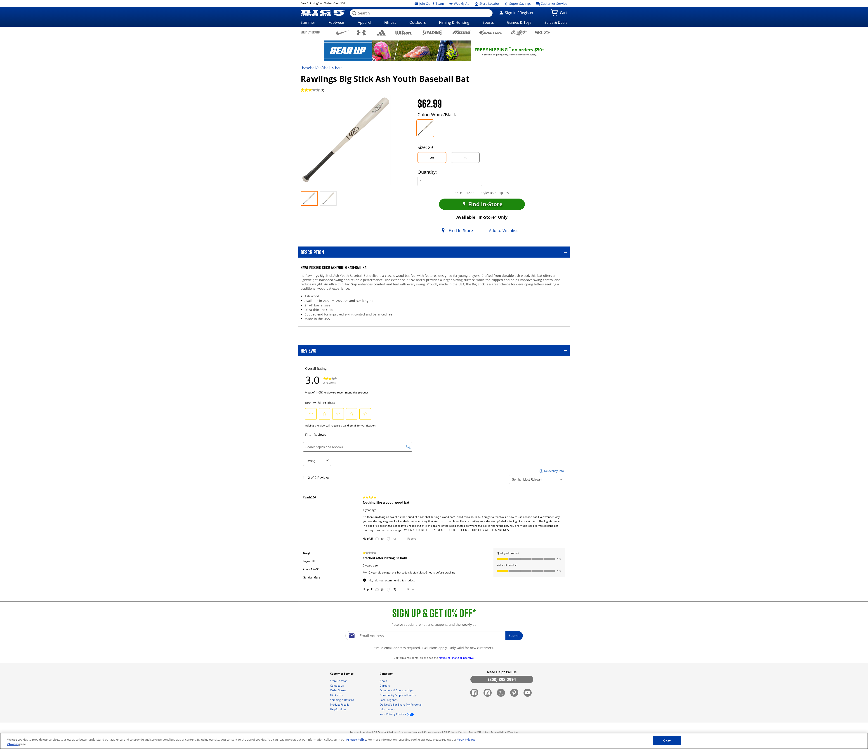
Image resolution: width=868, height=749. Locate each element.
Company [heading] (386, 674)
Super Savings (519, 3)
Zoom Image (316, 101)
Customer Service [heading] (342, 674)
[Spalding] (432, 32)
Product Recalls (340, 704)
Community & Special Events (398, 695)
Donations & (396, 690)
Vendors (513, 732)
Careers (385, 685)
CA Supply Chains (385, 732)
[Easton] (490, 32)
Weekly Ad (461, 3)
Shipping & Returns (342, 700)
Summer (308, 22)
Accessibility (498, 732)
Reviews (308, 350)
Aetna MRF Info (478, 732)
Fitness (390, 22)
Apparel (364, 22)
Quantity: (427, 172)
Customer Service (553, 3)
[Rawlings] (519, 33)
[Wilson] (403, 32)
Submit (514, 635)
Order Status (338, 690)
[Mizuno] (461, 32)
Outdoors (417, 22)
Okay (667, 740)
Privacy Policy (432, 732)
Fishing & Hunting (454, 22)
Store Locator (489, 3)
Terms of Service (360, 732)
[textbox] (434, 635)
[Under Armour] (361, 33)
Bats (338, 67)
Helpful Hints (338, 709)
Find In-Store (484, 204)
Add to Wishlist (503, 230)
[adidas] (381, 33)
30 (469, 159)
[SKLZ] (542, 32)
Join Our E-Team (431, 3)
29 (436, 159)
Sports (488, 22)
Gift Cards (336, 695)
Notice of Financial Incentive (456, 658)
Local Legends (389, 700)
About (384, 681)
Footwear (336, 22)
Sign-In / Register (519, 12)
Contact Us (337, 685)
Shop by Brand (310, 32)
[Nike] (342, 32)
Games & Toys (519, 22)
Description (312, 252)
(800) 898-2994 (502, 679)
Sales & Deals (556, 22)
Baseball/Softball (316, 67)
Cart (564, 14)
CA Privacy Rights (455, 732)
